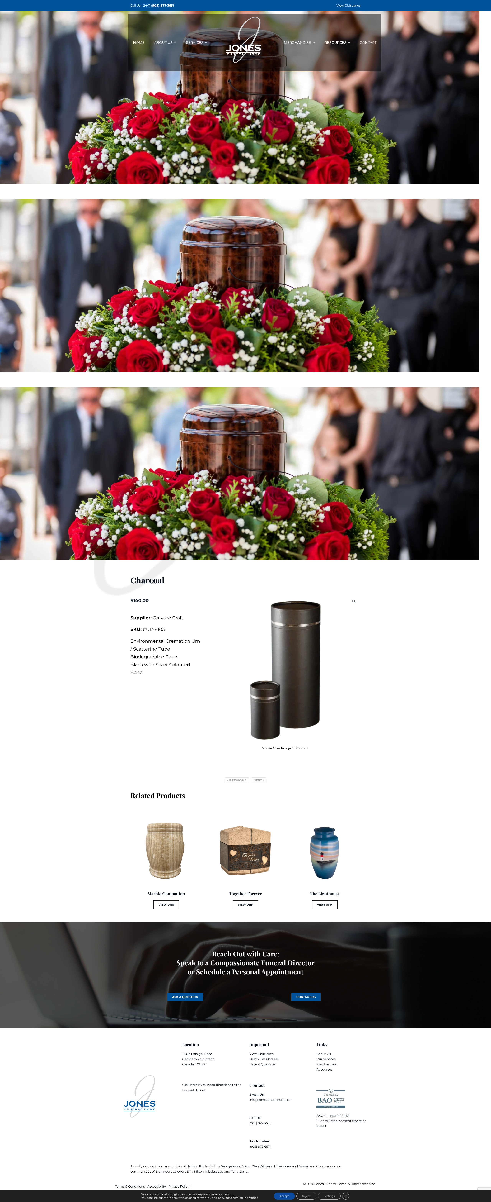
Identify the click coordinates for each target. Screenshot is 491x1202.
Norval (304, 1166)
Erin (190, 1171)
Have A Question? (263, 1064)
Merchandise (326, 1064)
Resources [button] (335, 43)
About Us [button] (163, 43)
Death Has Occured (264, 1059)
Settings (329, 1196)
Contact (368, 43)
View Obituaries (348, 5)
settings (252, 1198)
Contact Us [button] (306, 997)
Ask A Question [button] (185, 997)
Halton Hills (195, 1166)
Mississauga (214, 1171)
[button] (354, 601)
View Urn (166, 904)
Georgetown (230, 1166)
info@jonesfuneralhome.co (270, 1100)
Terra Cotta (239, 1171)
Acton (245, 1166)
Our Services (326, 1059)
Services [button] (194, 43)
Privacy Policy (178, 1186)
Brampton (163, 1171)
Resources (324, 1069)
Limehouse (282, 1166)
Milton (199, 1171)
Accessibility (156, 1186)
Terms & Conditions (130, 1186)
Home (138, 43)
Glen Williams (262, 1166)
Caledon (179, 1171)
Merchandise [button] (297, 43)
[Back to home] (245, 42)
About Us (323, 1054)
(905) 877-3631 (162, 5)
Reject (306, 1196)
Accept (284, 1196)
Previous (237, 780)
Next (257, 780)
